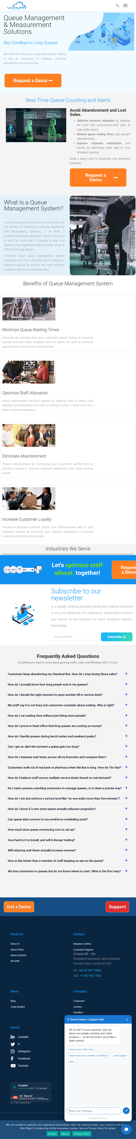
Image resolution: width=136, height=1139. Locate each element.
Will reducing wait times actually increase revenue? (42, 850)
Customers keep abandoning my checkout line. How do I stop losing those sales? (62, 674)
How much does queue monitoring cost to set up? (41, 829)
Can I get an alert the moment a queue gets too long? (43, 746)
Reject (65, 1133)
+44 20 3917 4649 (89, 970)
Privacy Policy (82, 1133)
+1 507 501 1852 (90, 975)
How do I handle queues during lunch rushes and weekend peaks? (52, 736)
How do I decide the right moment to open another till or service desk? (55, 694)
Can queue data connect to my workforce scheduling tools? (48, 819)
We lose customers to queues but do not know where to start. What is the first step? (64, 871)
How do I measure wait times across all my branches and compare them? (57, 757)
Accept (52, 1133)
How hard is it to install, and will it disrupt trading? (41, 840)
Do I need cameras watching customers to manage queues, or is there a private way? (65, 788)
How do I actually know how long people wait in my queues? (48, 684)
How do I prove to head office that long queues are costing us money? (55, 726)
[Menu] (125, 5)
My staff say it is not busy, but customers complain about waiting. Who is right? (61, 705)
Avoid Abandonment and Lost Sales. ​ (98, 112)
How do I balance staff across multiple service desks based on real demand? (59, 778)
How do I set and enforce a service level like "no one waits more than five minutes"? (64, 798)
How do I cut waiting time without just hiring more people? (47, 715)
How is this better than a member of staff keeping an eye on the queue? (56, 861)
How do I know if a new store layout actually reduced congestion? (52, 809)
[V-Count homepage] (18, 5)
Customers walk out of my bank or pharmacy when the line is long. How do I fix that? (64, 767)
